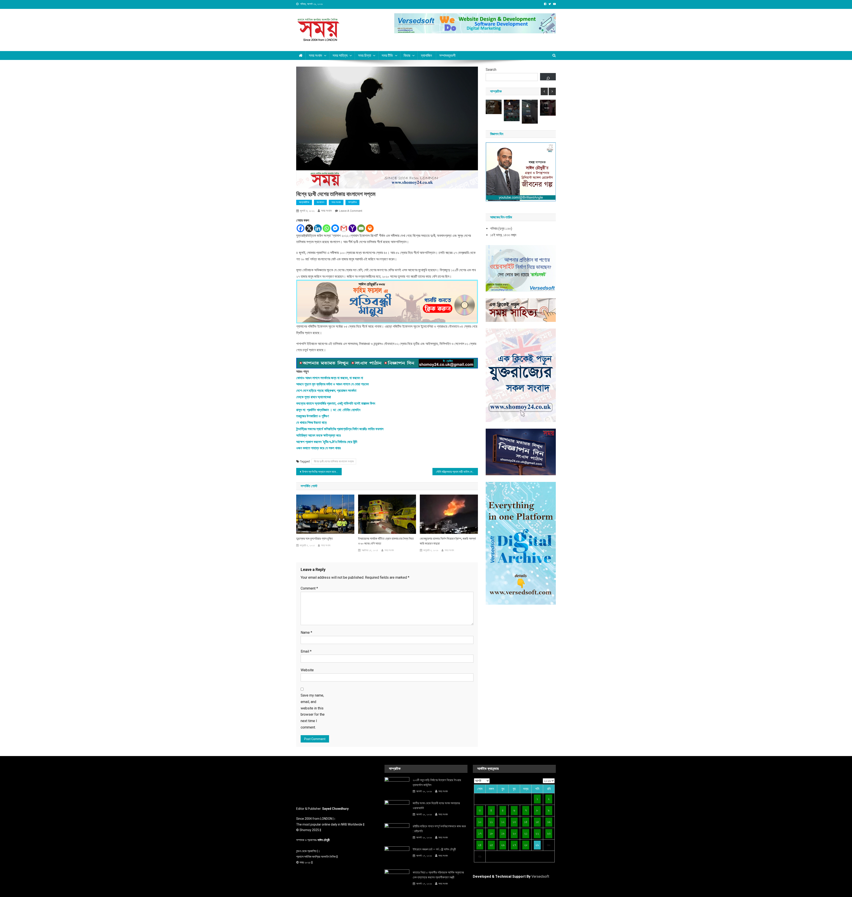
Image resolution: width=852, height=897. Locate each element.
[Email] (361, 228)
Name (306, 632)
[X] (309, 228)
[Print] (370, 228)
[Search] (548, 76)
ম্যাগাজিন (426, 55)
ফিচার (407, 55)
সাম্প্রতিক (352, 202)
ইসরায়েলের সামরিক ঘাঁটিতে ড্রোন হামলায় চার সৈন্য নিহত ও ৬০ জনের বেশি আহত (386, 541)
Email (306, 651)
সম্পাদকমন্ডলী (447, 55)
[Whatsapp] (326, 228)
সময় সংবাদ (315, 55)
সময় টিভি (387, 55)
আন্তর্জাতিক (304, 202)
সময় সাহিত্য (340, 55)
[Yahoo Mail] (352, 228)
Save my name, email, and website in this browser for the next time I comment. (313, 711)
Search (491, 69)
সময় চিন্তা (364, 55)
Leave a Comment (350, 210)
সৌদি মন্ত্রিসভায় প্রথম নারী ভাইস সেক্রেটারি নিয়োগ (457, 471)
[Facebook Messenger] (335, 228)
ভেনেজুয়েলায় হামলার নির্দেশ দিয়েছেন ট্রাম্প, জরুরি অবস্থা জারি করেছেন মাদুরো (448, 541)
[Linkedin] (318, 228)
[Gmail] (344, 228)
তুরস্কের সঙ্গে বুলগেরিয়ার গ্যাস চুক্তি (314, 538)
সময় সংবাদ (326, 210)
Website (307, 670)
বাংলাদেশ (320, 202)
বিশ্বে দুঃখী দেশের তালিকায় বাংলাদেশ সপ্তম (334, 461)
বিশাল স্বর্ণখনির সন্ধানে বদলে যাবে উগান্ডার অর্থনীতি (322, 471)
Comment (309, 588)
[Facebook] (300, 228)
